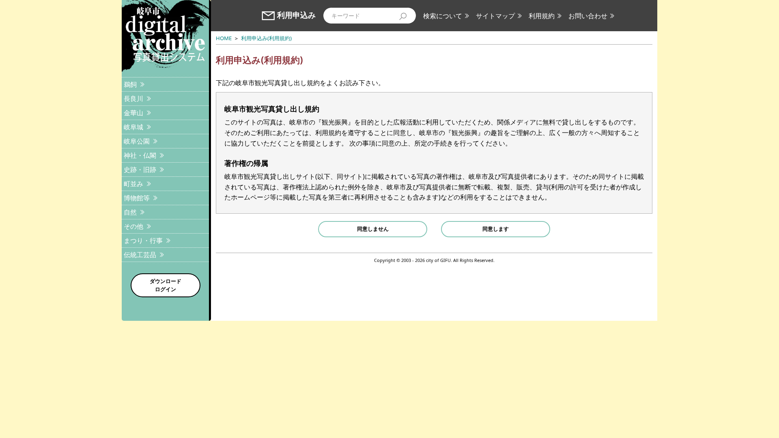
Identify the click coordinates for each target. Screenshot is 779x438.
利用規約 (542, 16)
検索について (442, 16)
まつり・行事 (143, 240)
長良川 (133, 98)
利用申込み (296, 15)
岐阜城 (133, 126)
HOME (224, 38)
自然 (130, 212)
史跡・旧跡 (140, 169)
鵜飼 (130, 84)
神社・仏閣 (140, 155)
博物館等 (137, 197)
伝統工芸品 (140, 254)
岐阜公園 (137, 141)
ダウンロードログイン (165, 285)
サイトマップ (495, 16)
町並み (133, 183)
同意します (495, 228)
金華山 (133, 112)
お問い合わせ (587, 16)
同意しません (373, 228)
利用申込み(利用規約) (266, 38)
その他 (133, 226)
